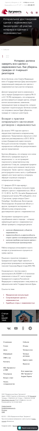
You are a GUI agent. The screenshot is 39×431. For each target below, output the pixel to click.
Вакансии (26, 364)
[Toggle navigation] (36, 12)
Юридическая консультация (17, 295)
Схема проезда (6, 406)
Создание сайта (6, 426)
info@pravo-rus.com (28, 2)
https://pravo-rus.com (8, 400)
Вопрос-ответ (8, 378)
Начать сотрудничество (9, 383)
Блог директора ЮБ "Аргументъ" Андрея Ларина (27, 374)
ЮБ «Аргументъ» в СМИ (9, 369)
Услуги (5, 346)
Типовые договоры (26, 355)
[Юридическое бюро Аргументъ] (11, 11)
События (6, 49)
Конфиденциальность (8, 408)
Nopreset (15, 426)
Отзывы (25, 346)
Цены (5, 350)
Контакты (6, 362)
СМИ (3, 412)
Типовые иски (28, 350)
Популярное (7, 374)
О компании (7, 342)
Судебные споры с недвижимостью (20, 303)
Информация (7, 354)
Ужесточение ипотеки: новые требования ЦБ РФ (23, 313)
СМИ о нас (7, 358)
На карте (33, 396)
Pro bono (4, 410)
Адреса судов (27, 360)
